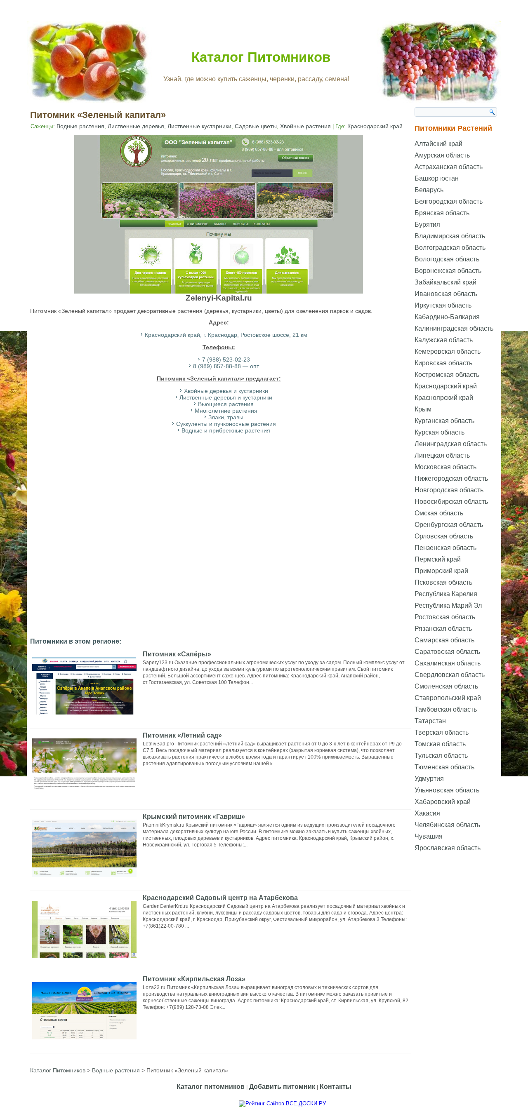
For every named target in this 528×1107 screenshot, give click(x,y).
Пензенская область (445, 547)
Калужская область (444, 339)
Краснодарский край (375, 126)
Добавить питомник (282, 1086)
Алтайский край (438, 143)
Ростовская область (445, 616)
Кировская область (443, 363)
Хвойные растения (305, 126)
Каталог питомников (211, 1086)
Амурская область (442, 155)
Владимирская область (450, 236)
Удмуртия (429, 778)
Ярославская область (448, 847)
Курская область (439, 432)
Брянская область (442, 212)
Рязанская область (443, 628)
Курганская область (444, 420)
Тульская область (441, 755)
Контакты (335, 1086)
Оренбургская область (449, 524)
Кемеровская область (448, 351)
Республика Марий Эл (448, 605)
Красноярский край (444, 397)
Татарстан (430, 720)
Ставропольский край (448, 697)
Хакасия (427, 813)
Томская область (440, 743)
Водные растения (80, 126)
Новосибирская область (451, 501)
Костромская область (447, 374)
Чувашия (429, 836)
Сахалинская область (448, 663)
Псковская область (443, 582)
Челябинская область (447, 824)
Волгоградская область (450, 247)
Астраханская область (449, 166)
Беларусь (429, 189)
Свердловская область (450, 674)
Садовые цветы (256, 126)
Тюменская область (444, 767)
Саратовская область (447, 651)
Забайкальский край (445, 282)
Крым (423, 409)
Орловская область (444, 536)
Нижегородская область (451, 478)
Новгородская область (449, 490)
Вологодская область (447, 259)
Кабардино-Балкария (447, 316)
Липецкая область (442, 455)
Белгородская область (449, 201)
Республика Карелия (446, 593)
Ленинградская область (451, 443)
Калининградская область (454, 328)
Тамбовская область (446, 709)
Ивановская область (446, 293)
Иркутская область (443, 305)
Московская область (445, 466)
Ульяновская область (447, 790)
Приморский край (441, 570)
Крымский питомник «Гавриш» (194, 816)
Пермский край (438, 559)
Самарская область (444, 640)
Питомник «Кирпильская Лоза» (194, 978)
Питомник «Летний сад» (182, 735)
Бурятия (427, 224)
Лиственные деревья (136, 126)
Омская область (439, 513)
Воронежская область (448, 270)
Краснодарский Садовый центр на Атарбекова (220, 897)
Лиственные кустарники (199, 126)
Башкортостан (437, 178)
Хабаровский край (443, 801)
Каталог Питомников (260, 57)
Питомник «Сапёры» (177, 654)
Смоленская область (446, 686)
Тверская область (442, 732)
